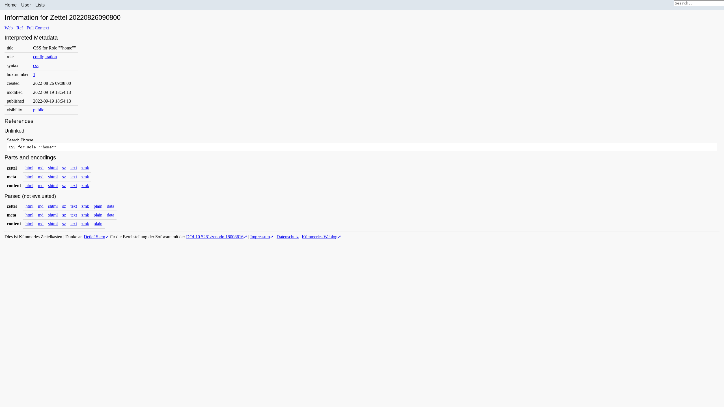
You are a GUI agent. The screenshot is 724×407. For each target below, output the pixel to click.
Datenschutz (288, 236)
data (110, 206)
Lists (40, 5)
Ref (19, 27)
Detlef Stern (94, 236)
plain (98, 206)
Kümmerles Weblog (319, 236)
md (41, 167)
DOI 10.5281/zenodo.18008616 (215, 236)
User (26, 5)
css (35, 65)
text (73, 167)
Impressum (260, 236)
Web (9, 27)
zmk (85, 167)
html (29, 167)
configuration (45, 56)
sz (64, 167)
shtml (53, 167)
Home (11, 5)
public (38, 109)
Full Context (38, 27)
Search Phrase (20, 140)
